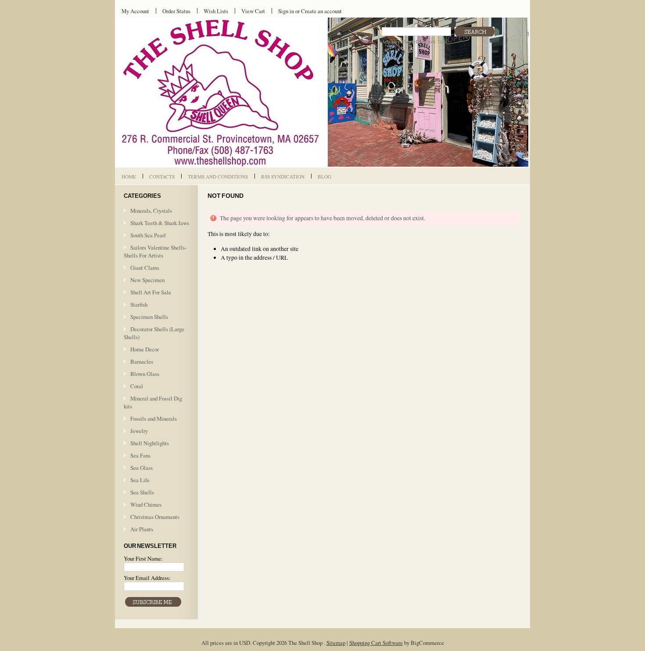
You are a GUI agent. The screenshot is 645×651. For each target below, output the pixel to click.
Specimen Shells (149, 317)
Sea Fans (140, 455)
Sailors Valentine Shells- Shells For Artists (155, 251)
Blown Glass (144, 374)
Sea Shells (142, 492)
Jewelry (139, 431)
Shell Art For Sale (150, 292)
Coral (136, 386)
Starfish (138, 304)
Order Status (176, 11)
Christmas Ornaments (154, 517)
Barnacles (141, 361)
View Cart (253, 11)
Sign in (286, 11)
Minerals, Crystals (151, 211)
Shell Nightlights (149, 443)
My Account (135, 11)
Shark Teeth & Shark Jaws (159, 223)
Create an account (321, 11)
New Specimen (147, 280)
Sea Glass (141, 468)
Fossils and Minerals (153, 418)
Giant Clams (144, 268)
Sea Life (140, 480)
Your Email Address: (147, 578)
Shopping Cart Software (376, 643)
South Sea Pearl (148, 235)
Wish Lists (216, 11)
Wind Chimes (145, 504)
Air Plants (141, 529)
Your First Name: (143, 558)
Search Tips (434, 41)
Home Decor (144, 349)
